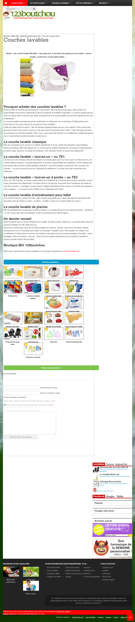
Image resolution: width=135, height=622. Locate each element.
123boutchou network (63, 611)
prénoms (100, 617)
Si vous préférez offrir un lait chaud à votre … (115, 477)
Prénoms (87, 573)
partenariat (106, 573)
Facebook (98, 496)
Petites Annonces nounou (74, 573)
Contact (5, 614)
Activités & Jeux (89, 570)
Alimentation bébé (53, 567)
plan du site (106, 576)
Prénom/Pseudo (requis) (48, 388)
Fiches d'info (17, 3)
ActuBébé (98, 464)
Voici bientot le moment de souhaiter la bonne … (113, 484)
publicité (105, 570)
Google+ (110, 496)
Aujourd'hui (121, 464)
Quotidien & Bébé (53, 573)
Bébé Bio (15, 36)
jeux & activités (90, 617)
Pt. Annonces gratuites (92, 576)
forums (116, 617)
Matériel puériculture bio (30, 36)
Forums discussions (72, 567)
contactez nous (107, 567)
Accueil (7, 36)
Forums (110, 464)
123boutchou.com (77, 617)
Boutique (87, 567)
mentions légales (108, 579)
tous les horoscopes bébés (121, 557)
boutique (108, 617)
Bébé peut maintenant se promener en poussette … (113, 470)
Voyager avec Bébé (54, 576)
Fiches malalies (52, 570)
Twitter (120, 496)
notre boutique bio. (72, 251)
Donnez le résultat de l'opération (15, 397)
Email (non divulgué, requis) (50, 393)
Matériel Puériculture (72, 570)
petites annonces (125, 617)
